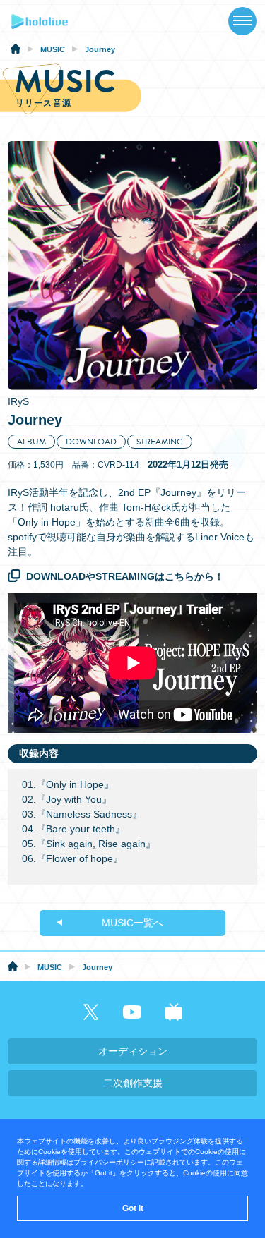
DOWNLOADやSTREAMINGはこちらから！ (125, 576)
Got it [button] (132, 1208)
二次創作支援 (133, 1082)
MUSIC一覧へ (132, 922)
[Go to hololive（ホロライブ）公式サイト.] (15, 51)
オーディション (132, 1051)
